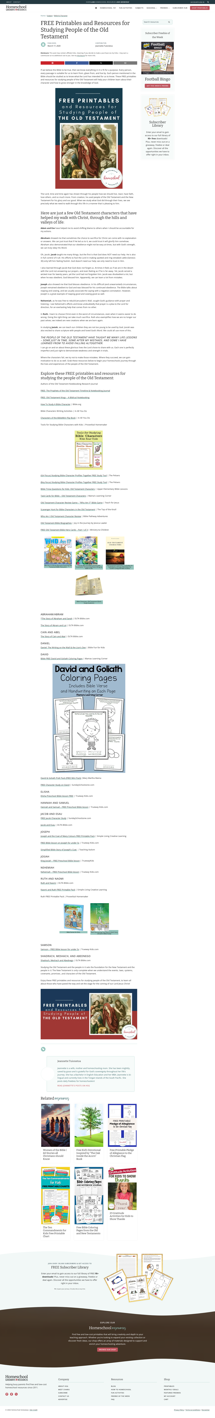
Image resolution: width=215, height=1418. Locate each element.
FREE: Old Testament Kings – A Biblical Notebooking (65, 397)
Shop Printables (200, 8)
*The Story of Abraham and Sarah (56, 618)
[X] (101, 63)
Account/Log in (197, 2)
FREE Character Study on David (55, 785)
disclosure (81, 55)
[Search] (169, 22)
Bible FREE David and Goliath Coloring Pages (62, 658)
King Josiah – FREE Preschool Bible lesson (60, 860)
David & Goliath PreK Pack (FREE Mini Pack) (61, 778)
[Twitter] (16, 1394)
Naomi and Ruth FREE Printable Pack (58, 889)
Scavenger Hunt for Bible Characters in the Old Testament (68, 509)
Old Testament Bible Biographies (56, 523)
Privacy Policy (179, 1410)
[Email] (125, 63)
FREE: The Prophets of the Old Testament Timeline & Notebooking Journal (75, 390)
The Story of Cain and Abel (53, 636)
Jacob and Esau (48, 825)
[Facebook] (77, 63)
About (9, 2)
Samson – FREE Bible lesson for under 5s (60, 949)
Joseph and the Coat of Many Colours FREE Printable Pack (68, 836)
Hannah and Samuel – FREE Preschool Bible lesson (64, 807)
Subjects (139, 8)
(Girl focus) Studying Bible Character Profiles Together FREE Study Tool (74, 475)
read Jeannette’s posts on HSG (73, 1085)
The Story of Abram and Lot (53, 625)
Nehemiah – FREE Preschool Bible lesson (60, 872)
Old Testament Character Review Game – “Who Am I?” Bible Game (72, 502)
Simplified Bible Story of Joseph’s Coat (59, 849)
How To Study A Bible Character (55, 404)
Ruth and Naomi (48, 883)
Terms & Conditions (192, 1410)
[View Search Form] (208, 2)
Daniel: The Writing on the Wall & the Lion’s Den (63, 647)
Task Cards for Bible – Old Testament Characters (63, 495)
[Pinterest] (52, 63)
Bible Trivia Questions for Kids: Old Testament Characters (68, 489)
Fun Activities (125, 8)
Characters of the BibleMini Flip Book (58, 417)
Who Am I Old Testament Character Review (61, 516)
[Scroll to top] (207, 1411)
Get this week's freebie (157, 86)
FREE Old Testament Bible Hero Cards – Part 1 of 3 (64, 529)
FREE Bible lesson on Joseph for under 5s (60, 842)
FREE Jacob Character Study (53, 818)
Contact (16, 2)
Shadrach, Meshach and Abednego (57, 960)
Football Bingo (157, 79)
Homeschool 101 (108, 8)
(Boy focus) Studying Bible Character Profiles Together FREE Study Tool (74, 482)
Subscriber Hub (180, 8)
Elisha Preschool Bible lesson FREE (57, 796)
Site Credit (33, 1410)
